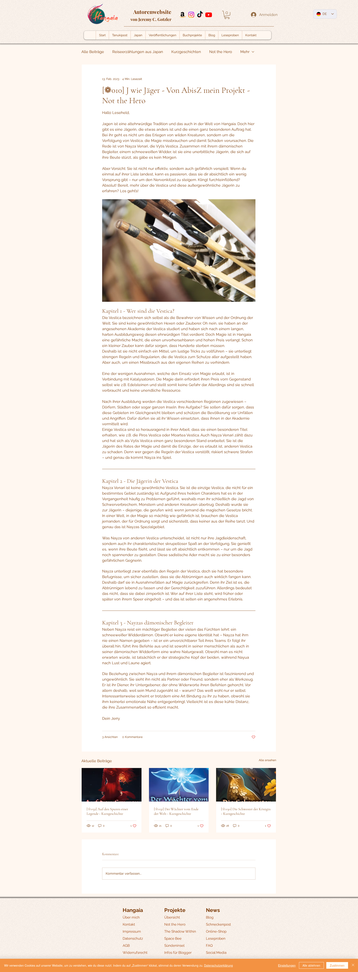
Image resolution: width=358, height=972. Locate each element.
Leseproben (215, 938)
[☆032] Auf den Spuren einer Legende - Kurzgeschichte (107, 811)
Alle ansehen (267, 760)
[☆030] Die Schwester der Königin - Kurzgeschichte (246, 811)
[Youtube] (209, 15)
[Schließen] (353, 965)
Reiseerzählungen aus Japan (137, 52)
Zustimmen (337, 965)
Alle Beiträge (92, 52)
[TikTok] (200, 15)
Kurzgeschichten (186, 52)
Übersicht (172, 917)
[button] (227, 15)
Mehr (244, 52)
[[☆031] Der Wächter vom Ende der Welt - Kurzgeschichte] (179, 785)
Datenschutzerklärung (218, 965)
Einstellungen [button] (287, 965)
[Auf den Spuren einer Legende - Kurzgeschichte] (112, 785)
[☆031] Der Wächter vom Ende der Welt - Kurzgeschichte (176, 811)
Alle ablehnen (311, 965)
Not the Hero (220, 52)
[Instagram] (191, 15)
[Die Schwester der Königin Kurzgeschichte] (246, 785)
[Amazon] (182, 15)
